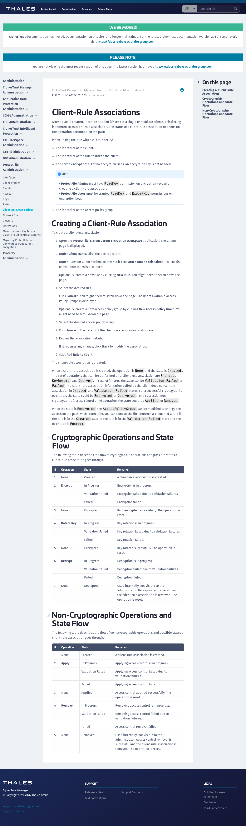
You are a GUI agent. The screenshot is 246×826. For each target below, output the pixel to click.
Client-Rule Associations (18, 210)
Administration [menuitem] (69, 9)
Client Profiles (12, 183)
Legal (208, 783)
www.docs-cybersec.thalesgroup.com (186, 66)
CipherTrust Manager (65, 90)
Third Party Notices (215, 808)
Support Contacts (132, 792)
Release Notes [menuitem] (105, 9)
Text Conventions (95, 798)
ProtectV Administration (13, 255)
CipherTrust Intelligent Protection (19, 131)
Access (7, 193)
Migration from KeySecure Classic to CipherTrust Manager (22, 233)
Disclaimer (210, 802)
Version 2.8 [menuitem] (99, 95)
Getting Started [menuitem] (48, 9)
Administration (13, 81)
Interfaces (9, 177)
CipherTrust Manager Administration (18, 90)
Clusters (8, 220)
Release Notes (94, 792)
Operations (10, 226)
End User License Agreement (214, 794)
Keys (6, 199)
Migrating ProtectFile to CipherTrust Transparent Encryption (17, 243)
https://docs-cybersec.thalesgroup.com (126, 41)
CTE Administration (16, 151)
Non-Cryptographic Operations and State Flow (217, 114)
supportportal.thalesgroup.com (22, 806)
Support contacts (13, 811)
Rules (6, 204)
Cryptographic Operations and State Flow (217, 102)
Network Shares (12, 215)
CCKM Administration (18, 115)
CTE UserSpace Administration (13, 142)
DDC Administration (17, 158)
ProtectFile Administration (13, 167)
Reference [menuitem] (87, 9)
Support (91, 783)
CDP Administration (17, 122)
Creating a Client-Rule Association (218, 91)
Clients (7, 188)
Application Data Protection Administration (15, 104)
